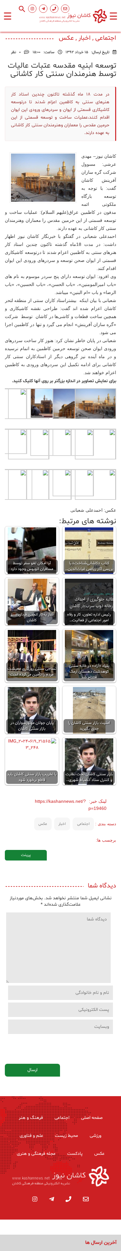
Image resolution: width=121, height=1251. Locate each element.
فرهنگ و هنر (31, 1118)
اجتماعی (83, 824)
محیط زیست (66, 1136)
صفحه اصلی (92, 1118)
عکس (42, 824)
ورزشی (95, 1136)
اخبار (62, 824)
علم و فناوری (31, 1136)
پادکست (75, 1154)
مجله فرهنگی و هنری (36, 1154)
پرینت (26, 855)
